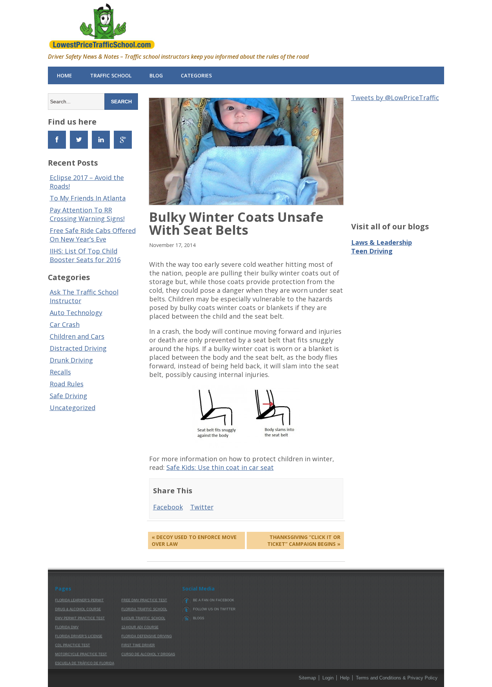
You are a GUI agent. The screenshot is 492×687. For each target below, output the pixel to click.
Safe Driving (68, 395)
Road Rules (67, 384)
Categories (196, 75)
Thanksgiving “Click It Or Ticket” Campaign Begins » (303, 540)
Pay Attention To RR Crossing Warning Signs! (87, 214)
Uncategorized (72, 407)
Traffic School (110, 75)
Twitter (202, 507)
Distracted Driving (78, 348)
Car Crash (65, 324)
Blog (156, 75)
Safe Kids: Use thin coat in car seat (220, 467)
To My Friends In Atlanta (88, 198)
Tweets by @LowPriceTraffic (395, 97)
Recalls (60, 372)
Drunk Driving (71, 360)
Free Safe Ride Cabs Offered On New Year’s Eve (93, 234)
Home (64, 75)
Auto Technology (76, 312)
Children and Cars (77, 336)
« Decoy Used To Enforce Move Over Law (194, 540)
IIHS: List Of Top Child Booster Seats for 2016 (85, 255)
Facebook (168, 507)
